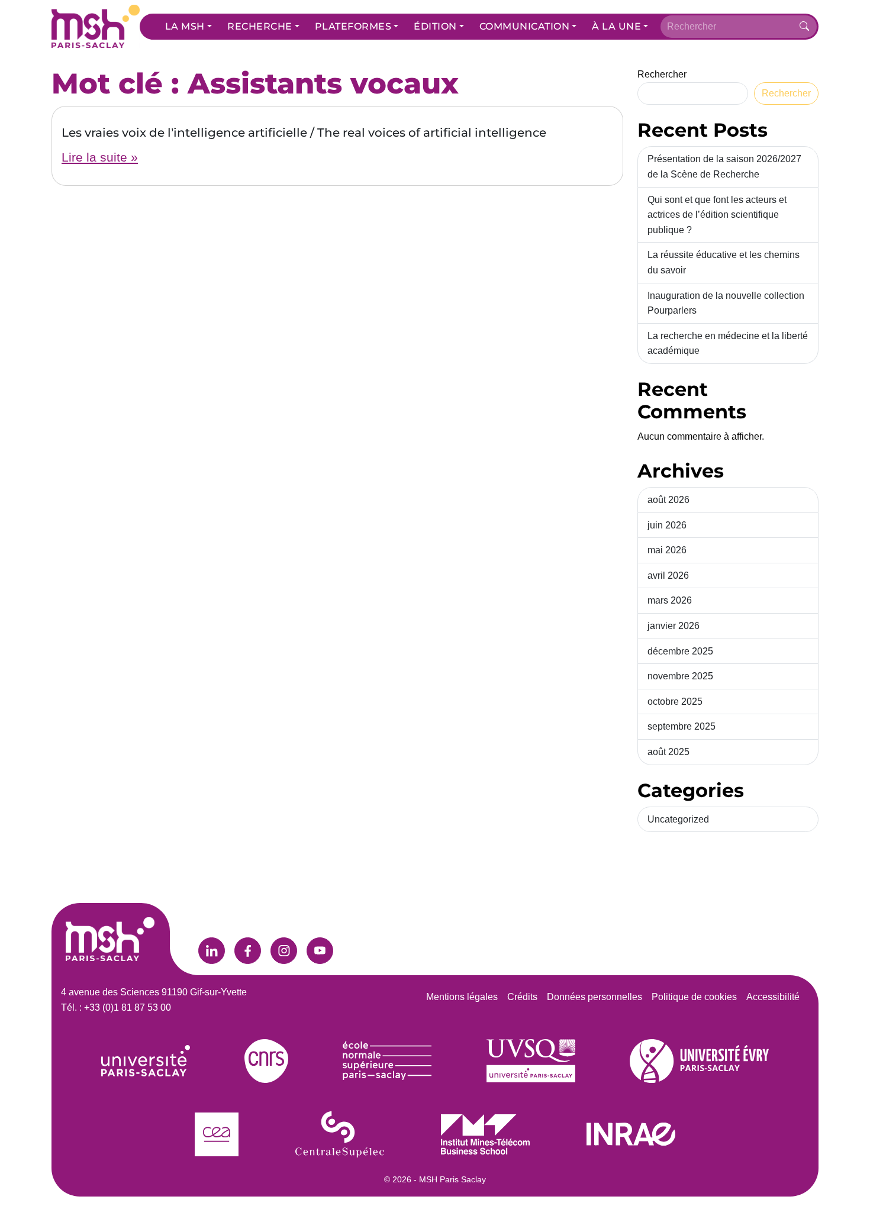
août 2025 (668, 752)
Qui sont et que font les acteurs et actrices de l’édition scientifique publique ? (717, 215)
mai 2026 (667, 550)
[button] (188, 27)
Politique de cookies (694, 997)
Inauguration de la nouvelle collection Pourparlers (725, 303)
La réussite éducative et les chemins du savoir (723, 262)
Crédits (522, 997)
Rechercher (662, 74)
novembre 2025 (680, 676)
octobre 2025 (675, 701)
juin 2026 (667, 525)
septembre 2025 (681, 726)
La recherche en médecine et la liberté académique (727, 343)
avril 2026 (668, 575)
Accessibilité (773, 997)
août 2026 (668, 500)
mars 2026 (669, 600)
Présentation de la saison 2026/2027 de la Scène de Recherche (724, 166)
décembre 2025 (680, 651)
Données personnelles (594, 997)
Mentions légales (462, 997)
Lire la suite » (100, 157)
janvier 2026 (673, 626)
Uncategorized (678, 819)
